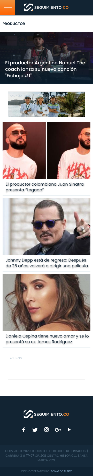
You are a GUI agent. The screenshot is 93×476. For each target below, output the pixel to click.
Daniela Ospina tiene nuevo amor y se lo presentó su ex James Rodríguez (47, 339)
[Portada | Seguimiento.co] (46, 414)
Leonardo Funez (61, 471)
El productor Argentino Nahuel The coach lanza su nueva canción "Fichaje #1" (45, 69)
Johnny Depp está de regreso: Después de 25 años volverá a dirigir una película (47, 263)
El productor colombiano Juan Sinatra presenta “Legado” (45, 187)
